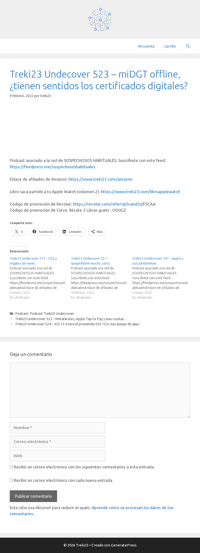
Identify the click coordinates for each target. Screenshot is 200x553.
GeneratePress (124, 545)
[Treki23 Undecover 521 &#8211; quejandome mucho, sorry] (101, 278)
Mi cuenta (146, 46)
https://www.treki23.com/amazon (100, 179)
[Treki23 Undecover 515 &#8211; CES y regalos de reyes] (40, 278)
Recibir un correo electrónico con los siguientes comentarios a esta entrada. (84, 466)
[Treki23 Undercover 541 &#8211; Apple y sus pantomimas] (162, 278)
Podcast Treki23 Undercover (52, 314)
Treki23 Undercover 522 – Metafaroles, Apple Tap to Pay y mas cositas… (71, 319)
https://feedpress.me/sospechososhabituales (52, 166)
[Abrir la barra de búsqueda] (188, 46)
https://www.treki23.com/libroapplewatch (140, 191)
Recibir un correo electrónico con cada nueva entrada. (63, 480)
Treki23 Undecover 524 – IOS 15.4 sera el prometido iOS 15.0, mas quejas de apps (77, 324)
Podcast (21, 314)
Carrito (170, 46)
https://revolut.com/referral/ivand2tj (107, 204)
